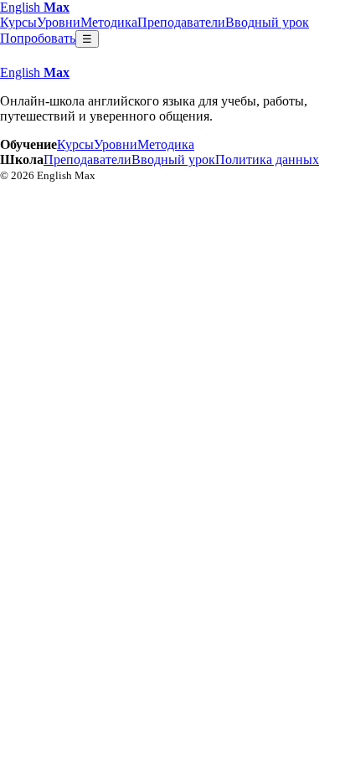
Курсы (18, 22)
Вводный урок (267, 22)
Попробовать (37, 38)
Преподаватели (181, 22)
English (35, 7)
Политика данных (267, 159)
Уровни (58, 22)
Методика (108, 22)
